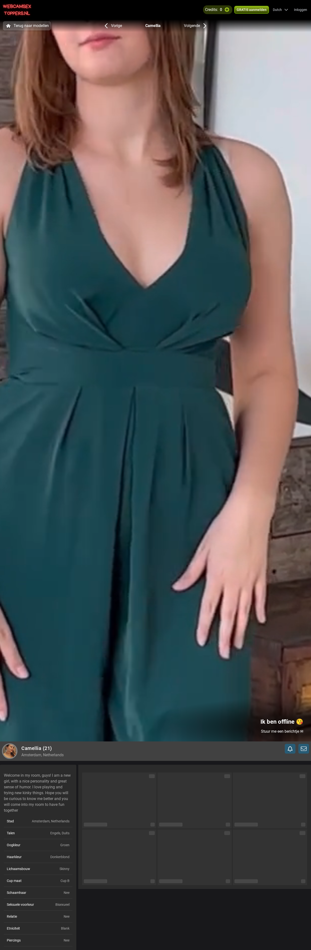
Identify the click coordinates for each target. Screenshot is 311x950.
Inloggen (300, 10)
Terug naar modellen (31, 25)
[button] (280, 10)
